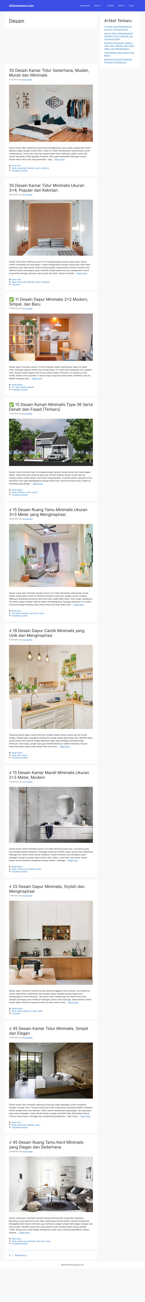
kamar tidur (22, 168)
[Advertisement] (51, 46)
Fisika (131, 6)
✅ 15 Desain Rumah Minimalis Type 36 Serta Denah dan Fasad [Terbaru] (51, 407)
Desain (97, 6)
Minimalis (30, 168)
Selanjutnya (21, 1255)
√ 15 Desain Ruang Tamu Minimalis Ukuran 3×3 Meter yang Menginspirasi (48, 512)
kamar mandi (23, 869)
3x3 (13, 613)
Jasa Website (84, 6)
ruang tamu (34, 613)
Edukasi (110, 6)
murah (37, 168)
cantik (14, 755)
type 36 (34, 492)
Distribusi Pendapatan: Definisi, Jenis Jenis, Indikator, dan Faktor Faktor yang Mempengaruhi (119, 46)
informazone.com (21, 5)
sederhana (45, 168)
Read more (60, 159)
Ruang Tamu (16, 611)
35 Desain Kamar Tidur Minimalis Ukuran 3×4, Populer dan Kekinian (46, 188)
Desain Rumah (17, 384)
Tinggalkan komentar (20, 170)
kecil (25, 1241)
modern (38, 282)
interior (20, 1241)
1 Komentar (16, 284)
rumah (28, 492)
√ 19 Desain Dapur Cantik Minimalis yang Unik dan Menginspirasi (46, 633)
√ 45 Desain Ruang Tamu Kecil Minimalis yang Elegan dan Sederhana (46, 1144)
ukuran (41, 613)
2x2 (13, 387)
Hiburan (121, 6)
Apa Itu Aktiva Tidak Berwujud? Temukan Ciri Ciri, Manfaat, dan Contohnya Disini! (118, 36)
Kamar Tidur (16, 165)
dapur (18, 387)
